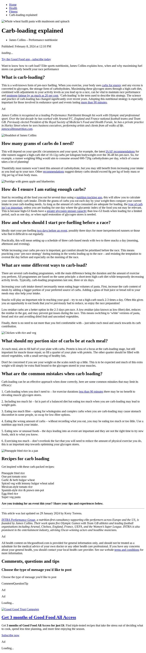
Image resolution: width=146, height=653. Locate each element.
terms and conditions (126, 549)
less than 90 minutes (91, 391)
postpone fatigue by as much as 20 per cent (32, 95)
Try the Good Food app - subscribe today (26, 59)
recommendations (53, 171)
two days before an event (52, 230)
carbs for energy (111, 85)
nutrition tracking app (89, 197)
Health (13, 8)
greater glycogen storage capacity (67, 211)
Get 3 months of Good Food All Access (39, 617)
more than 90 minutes (94, 102)
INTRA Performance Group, (19, 519)
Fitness (13, 11)
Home (13, 4)
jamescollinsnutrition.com (17, 128)
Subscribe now (10, 635)
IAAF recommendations (120, 151)
